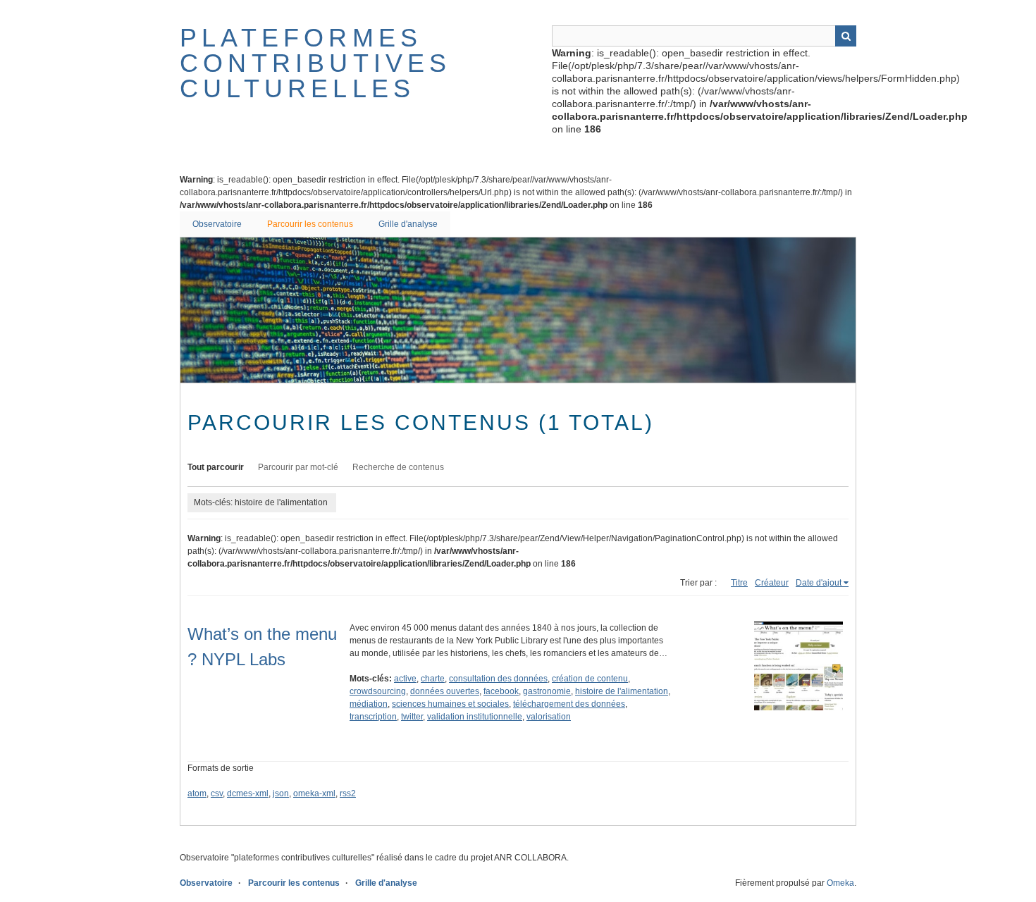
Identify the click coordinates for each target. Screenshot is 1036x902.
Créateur (772, 583)
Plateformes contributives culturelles (316, 63)
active (405, 679)
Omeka (840, 883)
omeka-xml (314, 793)
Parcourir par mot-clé (298, 467)
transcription (373, 717)
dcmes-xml (248, 793)
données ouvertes (444, 691)
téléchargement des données (569, 704)
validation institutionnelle (474, 717)
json (281, 793)
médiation (369, 704)
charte (433, 679)
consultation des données (498, 679)
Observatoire (217, 224)
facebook (501, 691)
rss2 (348, 793)
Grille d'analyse (408, 224)
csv (217, 793)
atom (196, 793)
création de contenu (590, 679)
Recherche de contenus (398, 467)
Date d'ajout (818, 583)
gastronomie (547, 691)
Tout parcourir (215, 467)
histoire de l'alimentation (621, 691)
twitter (412, 717)
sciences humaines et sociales (450, 704)
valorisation (548, 717)
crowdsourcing (378, 691)
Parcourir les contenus (310, 224)
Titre (739, 583)
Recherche (845, 36)
